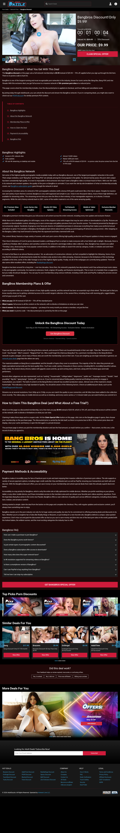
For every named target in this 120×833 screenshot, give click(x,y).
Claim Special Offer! (97, 54)
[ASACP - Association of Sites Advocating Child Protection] (107, 792)
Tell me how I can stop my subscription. (18, 574)
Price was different (64, 676)
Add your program (66, 785)
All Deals (63, 780)
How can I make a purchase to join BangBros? (21, 535)
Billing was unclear (81, 676)
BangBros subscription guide (21, 186)
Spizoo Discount (45, 774)
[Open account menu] (110, 4)
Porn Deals (5, 9)
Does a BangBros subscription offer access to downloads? (25, 550)
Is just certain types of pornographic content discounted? (25, 545)
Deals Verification (85, 777)
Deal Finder (83, 785)
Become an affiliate (67, 782)
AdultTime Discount (28, 772)
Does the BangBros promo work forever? (19, 540)
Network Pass (14, 9)
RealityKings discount (45, 262)
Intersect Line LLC (44, 792)
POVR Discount (26, 774)
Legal (101, 768)
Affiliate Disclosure (105, 777)
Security (82, 782)
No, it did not (50, 676)
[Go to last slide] (3, 59)
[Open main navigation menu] (4, 4)
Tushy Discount (8, 780)
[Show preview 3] (33, 59)
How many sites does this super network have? (21, 555)
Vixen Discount (26, 780)
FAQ (81, 774)
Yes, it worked (37, 676)
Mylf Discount (44, 777)
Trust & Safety (84, 780)
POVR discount (18, 96)
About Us (64, 772)
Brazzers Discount (8, 772)
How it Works (84, 772)
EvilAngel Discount (9, 774)
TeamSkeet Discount (9, 777)
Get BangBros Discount (60, 334)
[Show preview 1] (10, 59)
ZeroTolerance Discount (48, 780)
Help (81, 768)
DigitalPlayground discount (12, 387)
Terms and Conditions (106, 772)
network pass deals (9, 359)
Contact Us (64, 777)
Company (64, 768)
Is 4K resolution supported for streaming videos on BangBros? (27, 560)
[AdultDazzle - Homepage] (17, 4)
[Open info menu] (116, 4)
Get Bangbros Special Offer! (60, 584)
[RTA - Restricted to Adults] (115, 792)
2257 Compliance (104, 780)
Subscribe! (94, 753)
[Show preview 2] (22, 59)
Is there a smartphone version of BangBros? (20, 564)
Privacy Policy (103, 774)
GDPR (101, 782)
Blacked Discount (27, 777)
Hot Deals (6, 768)
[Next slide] (74, 59)
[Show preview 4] (44, 59)
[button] (10, 59)
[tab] (56, 661)
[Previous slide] (2, 607)
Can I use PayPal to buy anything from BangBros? (22, 569)
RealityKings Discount (47, 772)
